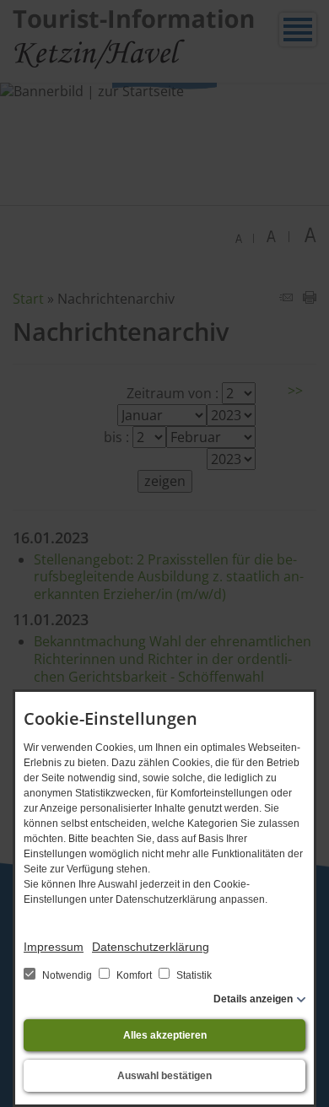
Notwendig (67, 975)
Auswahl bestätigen (164, 1076)
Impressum (54, 946)
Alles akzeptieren (165, 1035)
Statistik (193, 975)
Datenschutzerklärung (150, 946)
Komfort (134, 975)
